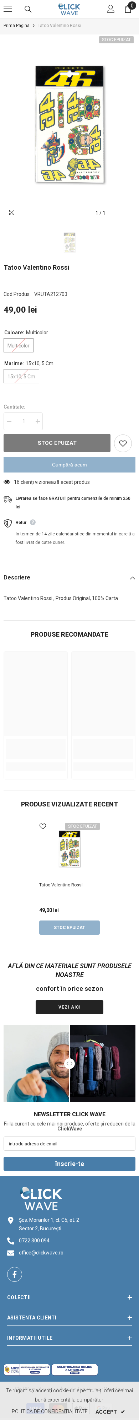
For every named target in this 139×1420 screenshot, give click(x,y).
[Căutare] (28, 9)
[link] (36, 749)
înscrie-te (69, 1163)
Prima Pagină (17, 25)
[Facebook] (14, 1274)
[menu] (8, 9)
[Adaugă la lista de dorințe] (123, 443)
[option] (69, 127)
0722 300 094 (34, 1240)
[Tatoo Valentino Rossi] (69, 850)
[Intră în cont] (111, 9)
